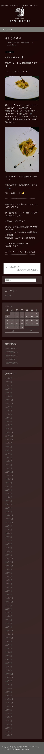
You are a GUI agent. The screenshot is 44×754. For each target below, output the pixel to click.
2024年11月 (9, 436)
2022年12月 (9, 515)
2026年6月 (8, 382)
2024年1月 (8, 468)
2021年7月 (8, 576)
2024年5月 (8, 454)
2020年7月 (8, 609)
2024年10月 (9, 439)
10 (22, 317)
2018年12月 (9, 674)
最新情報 (26, 42)
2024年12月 (9, 432)
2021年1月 (8, 595)
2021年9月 (8, 569)
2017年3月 (8, 732)
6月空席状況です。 (12, 356)
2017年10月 (9, 706)
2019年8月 (8, 645)
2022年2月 (8, 551)
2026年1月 (8, 396)
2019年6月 (8, 652)
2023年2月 (8, 508)
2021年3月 (8, 591)
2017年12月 (9, 699)
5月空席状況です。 (12, 359)
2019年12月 (9, 631)
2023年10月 (9, 479)
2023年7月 (8, 490)
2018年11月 (9, 677)
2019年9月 (8, 641)
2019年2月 (8, 667)
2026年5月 (8, 385)
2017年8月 (8, 713)
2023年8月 (8, 486)
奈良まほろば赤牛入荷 (27, 270)
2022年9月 (8, 526)
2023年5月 (8, 497)
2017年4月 (8, 728)
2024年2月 (8, 465)
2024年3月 (8, 461)
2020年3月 (8, 623)
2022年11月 (9, 519)
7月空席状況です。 (12, 352)
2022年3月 (8, 548)
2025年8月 (8, 411)
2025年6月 (8, 414)
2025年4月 (8, 418)
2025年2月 (8, 425)
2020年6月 (8, 613)
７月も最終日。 (13, 267)
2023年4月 (8, 501)
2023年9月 (8, 483)
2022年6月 (8, 537)
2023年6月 (8, 494)
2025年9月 (8, 407)
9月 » (32, 331)
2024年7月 (8, 450)
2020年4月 (8, 620)
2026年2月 (8, 393)
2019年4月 (8, 659)
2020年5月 (8, 616)
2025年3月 (8, 421)
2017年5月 (8, 724)
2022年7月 (8, 533)
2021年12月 (9, 558)
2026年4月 (8, 389)
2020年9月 (8, 605)
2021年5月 (8, 584)
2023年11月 (9, 476)
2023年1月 (8, 512)
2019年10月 (9, 638)
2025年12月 (9, 400)
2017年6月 (8, 721)
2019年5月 (8, 656)
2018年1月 (8, 695)
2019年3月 (8, 663)
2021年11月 (9, 562)
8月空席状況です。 (12, 348)
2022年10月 (9, 522)
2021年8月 (8, 573)
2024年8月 (8, 447)
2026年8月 (8, 378)
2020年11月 (9, 602)
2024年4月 (8, 457)
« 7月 (12, 331)
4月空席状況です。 (12, 363)
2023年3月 (8, 504)
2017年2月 (8, 735)
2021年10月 (9, 566)
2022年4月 (8, 544)
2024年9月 (8, 443)
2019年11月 (9, 634)
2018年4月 (8, 688)
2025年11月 (9, 403)
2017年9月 (8, 710)
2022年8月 (8, 530)
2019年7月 (8, 649)
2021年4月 (8, 587)
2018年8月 (8, 685)
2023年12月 (9, 472)
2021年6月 (8, 580)
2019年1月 (8, 670)
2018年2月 (8, 692)
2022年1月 (8, 555)
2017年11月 (9, 703)
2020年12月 (9, 598)
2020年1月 (8, 627)
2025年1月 (8, 429)
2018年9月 (8, 681)
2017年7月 (8, 717)
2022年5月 (8, 540)
